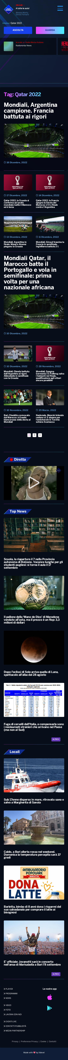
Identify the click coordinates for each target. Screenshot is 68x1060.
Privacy (15, 1041)
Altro (55, 739)
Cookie (43, 1041)
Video (8, 1005)
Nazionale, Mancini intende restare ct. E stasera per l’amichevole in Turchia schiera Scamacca (50, 418)
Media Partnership (15, 1031)
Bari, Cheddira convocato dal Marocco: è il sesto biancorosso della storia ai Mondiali (17, 418)
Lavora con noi (13, 1014)
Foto (8, 1010)
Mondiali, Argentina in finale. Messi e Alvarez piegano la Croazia (15, 244)
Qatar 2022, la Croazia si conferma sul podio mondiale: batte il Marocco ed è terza (17, 204)
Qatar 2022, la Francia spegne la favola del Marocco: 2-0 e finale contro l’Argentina (47, 204)
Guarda (50, 30)
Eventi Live (10, 1022)
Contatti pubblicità (15, 1026)
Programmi (11, 994)
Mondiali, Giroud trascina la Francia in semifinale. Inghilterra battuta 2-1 (50, 244)
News (8, 998)
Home (6, 23)
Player (9, 989)
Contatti (52, 1041)
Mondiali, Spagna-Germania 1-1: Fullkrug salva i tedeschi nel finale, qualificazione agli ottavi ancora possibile (50, 376)
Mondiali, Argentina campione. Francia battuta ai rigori (30, 111)
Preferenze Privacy (29, 1041)
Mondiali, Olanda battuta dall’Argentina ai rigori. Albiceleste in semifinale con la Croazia (16, 375)
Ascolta (18, 30)
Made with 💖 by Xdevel (34, 1053)
